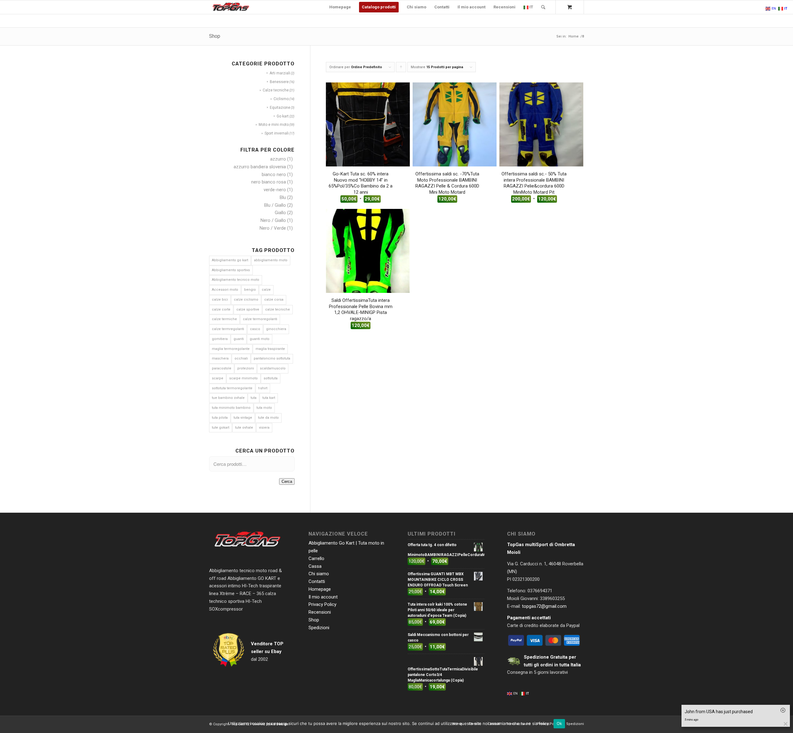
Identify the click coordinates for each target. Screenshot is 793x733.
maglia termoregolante (231, 349)
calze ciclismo (246, 300)
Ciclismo (281, 99)
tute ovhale (244, 428)
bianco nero (274, 174)
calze (266, 290)
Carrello (316, 558)
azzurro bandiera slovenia (260, 167)
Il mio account (323, 597)
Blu (283, 197)
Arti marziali (279, 73)
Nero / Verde (273, 228)
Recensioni (320, 612)
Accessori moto (225, 290)
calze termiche (224, 319)
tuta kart (268, 398)
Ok (559, 723)
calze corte (221, 309)
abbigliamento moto (270, 260)
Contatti (317, 581)
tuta (253, 398)
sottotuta (271, 378)
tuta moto (264, 408)
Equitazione (280, 107)
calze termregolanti (228, 329)
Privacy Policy (322, 604)
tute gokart (220, 428)
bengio (250, 290)
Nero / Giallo (273, 220)
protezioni (245, 368)
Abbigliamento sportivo (231, 270)
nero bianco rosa (268, 182)
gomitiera (220, 339)
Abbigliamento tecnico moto (235, 280)
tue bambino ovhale (228, 398)
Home (573, 36)
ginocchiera (276, 329)
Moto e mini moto (274, 124)
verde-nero (275, 189)
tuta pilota (220, 418)
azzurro (278, 159)
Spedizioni (319, 627)
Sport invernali (277, 133)
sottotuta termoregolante (232, 388)
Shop (214, 36)
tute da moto (268, 418)
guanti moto (259, 339)
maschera (220, 358)
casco (255, 329)
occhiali (241, 358)
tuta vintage (243, 418)
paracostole (221, 368)
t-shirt (262, 388)
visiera (264, 428)
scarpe (217, 378)
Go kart (283, 116)
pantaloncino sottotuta (272, 358)
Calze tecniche (276, 90)
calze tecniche (277, 309)
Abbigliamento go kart (230, 260)
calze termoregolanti (260, 319)
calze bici (220, 300)
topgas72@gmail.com (544, 606)
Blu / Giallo (275, 205)
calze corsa (273, 300)
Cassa (315, 566)
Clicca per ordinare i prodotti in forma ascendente (401, 68)
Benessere (279, 82)
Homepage (320, 589)
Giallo (280, 212)
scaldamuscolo (273, 368)
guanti (239, 339)
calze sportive (247, 309)
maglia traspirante (270, 349)
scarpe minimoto (243, 378)
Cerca (287, 481)
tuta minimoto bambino (231, 408)
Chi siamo (319, 573)
